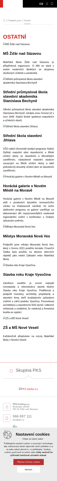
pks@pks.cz (18, 420)
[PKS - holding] (13, 4)
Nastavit (28, 469)
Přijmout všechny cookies (28, 462)
